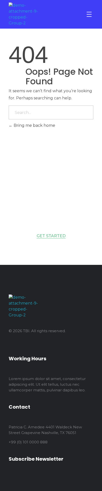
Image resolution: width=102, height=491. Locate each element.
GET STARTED (51, 236)
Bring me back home (34, 125)
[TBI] (24, 14)
